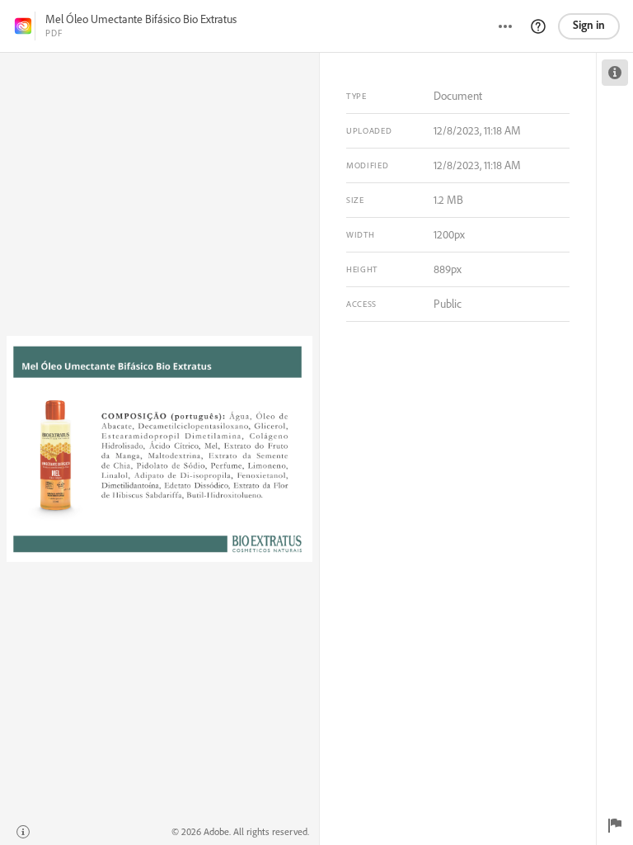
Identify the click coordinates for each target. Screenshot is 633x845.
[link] (23, 26)
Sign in (589, 24)
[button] (538, 26)
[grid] (159, 449)
